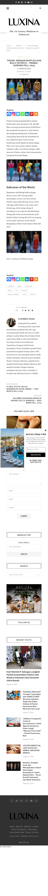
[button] (36, 434)
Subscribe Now (36, 455)
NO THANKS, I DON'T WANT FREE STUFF (35, 461)
